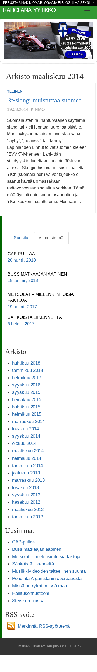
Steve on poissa (28, 600)
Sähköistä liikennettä (33, 563)
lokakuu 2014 (25, 428)
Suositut (21, 237)
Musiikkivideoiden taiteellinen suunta (49, 571)
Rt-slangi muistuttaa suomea (44, 100)
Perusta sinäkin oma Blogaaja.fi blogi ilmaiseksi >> (48, 3)
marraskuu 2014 (28, 421)
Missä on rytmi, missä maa (39, 585)
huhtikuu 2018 (26, 363)
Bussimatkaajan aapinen (36, 549)
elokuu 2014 (24, 443)
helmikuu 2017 (26, 377)
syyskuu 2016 (26, 385)
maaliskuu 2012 (28, 509)
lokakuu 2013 (25, 487)
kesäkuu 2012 (26, 502)
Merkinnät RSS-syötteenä (44, 626)
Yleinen (14, 91)
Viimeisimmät (51, 237)
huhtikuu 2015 (26, 406)
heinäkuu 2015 (26, 399)
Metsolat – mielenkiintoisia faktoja (46, 556)
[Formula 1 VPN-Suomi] (48, 40)
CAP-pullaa (23, 542)
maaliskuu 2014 (28, 450)
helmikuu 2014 (26, 458)
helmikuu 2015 (26, 414)
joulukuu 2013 (26, 473)
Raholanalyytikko (29, 9)
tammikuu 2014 (27, 465)
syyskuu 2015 (26, 392)
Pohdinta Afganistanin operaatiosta (47, 578)
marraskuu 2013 (28, 480)
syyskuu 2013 (26, 494)
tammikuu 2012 (27, 516)
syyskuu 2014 (26, 436)
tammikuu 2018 (27, 370)
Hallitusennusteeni (30, 593)
